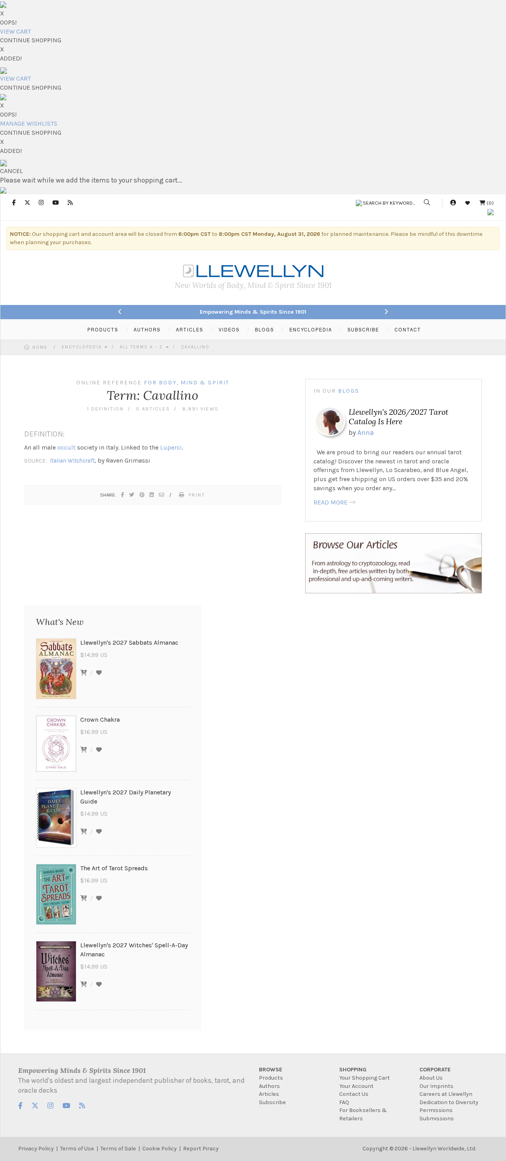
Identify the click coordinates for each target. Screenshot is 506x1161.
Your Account (356, 1086)
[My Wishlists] (467, 202)
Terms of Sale (118, 1148)
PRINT (197, 495)
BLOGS (264, 329)
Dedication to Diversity (448, 1102)
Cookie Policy (159, 1148)
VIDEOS (229, 329)
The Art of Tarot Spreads (114, 868)
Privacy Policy (36, 1148)
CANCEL (11, 171)
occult (66, 447)
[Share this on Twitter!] (132, 495)
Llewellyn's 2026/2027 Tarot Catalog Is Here (398, 416)
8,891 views (200, 409)
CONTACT (408, 329)
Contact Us (353, 1094)
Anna (365, 433)
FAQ (344, 1102)
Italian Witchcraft (72, 460)
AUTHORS (147, 329)
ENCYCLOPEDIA (310, 329)
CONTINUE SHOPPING (30, 40)
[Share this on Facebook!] (123, 495)
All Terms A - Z (142, 347)
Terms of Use (77, 1148)
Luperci (171, 447)
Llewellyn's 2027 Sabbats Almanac (129, 642)
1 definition (105, 409)
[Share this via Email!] (162, 495)
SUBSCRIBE (363, 329)
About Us (431, 1077)
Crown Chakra (100, 719)
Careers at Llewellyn (445, 1094)
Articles (269, 1094)
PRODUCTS (102, 329)
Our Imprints (436, 1086)
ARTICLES (189, 329)
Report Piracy (201, 1148)
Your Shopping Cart (364, 1077)
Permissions (436, 1110)
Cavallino (195, 347)
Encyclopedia (83, 347)
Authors (269, 1086)
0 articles (153, 409)
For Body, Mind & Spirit (186, 382)
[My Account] (453, 202)
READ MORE (330, 502)
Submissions (436, 1118)
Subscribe (272, 1102)
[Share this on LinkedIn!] (152, 495)
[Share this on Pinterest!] (142, 495)
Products (271, 1077)
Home (39, 347)
